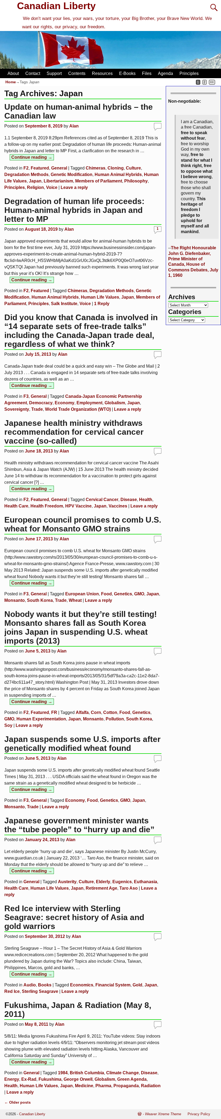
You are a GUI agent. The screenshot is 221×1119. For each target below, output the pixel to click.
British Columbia (87, 1072)
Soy (8, 725)
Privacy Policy (199, 1114)
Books (44, 985)
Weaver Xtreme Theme (163, 1114)
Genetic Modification (71, 174)
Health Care (16, 506)
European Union (82, 594)
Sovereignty (16, 409)
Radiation (151, 1085)
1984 (63, 1072)
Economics (81, 985)
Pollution (115, 719)
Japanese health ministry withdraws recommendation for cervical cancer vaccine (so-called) (74, 432)
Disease (128, 499)
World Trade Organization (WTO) (78, 409)
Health (145, 499)
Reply (101, 303)
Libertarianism (58, 181)
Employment (89, 402)
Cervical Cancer (102, 499)
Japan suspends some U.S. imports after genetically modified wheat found (82, 743)
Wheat (75, 600)
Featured (40, 168)
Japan (35, 181)
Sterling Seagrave (40, 991)
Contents (76, 73)
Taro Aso (128, 888)
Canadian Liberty (56, 5)
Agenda (165, 73)
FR (54, 712)
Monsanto (14, 600)
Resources (102, 73)
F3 (26, 396)
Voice (51, 187)
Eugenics (122, 881)
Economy (64, 402)
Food (106, 594)
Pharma (103, 1085)
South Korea (40, 600)
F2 (26, 168)
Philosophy (136, 181)
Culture (133, 168)
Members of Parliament (98, 181)
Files (146, 73)
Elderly (103, 881)
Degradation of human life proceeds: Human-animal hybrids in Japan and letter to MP (74, 210)
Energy (11, 1079)
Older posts (17, 1102)
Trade (37, 409)
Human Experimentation (41, 719)
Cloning (116, 168)
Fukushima (50, 1079)
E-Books (127, 73)
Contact (32, 73)
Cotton (110, 712)
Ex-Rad (28, 1079)
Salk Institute (64, 303)
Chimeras (95, 168)
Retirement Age (101, 888)
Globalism (115, 402)
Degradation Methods (26, 174)
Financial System (112, 985)
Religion (35, 187)
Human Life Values (100, 297)
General (59, 168)
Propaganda (126, 1085)
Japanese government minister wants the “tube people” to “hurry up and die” (79, 825)
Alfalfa (82, 712)
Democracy (41, 402)
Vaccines (118, 506)
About (13, 73)
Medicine (84, 1085)
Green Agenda (132, 1079)
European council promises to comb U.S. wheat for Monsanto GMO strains (82, 524)
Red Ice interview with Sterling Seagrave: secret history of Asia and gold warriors (74, 917)
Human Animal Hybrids (118, 174)
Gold (137, 985)
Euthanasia (145, 881)
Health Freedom (46, 506)
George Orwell (78, 1079)
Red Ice (12, 991)
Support (54, 73)
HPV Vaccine (78, 506)
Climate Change (122, 1072)
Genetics (123, 594)
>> (212, 82)
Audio (29, 985)
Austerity (67, 881)
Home (10, 82)
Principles (189, 73)
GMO (139, 594)
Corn (96, 712)
